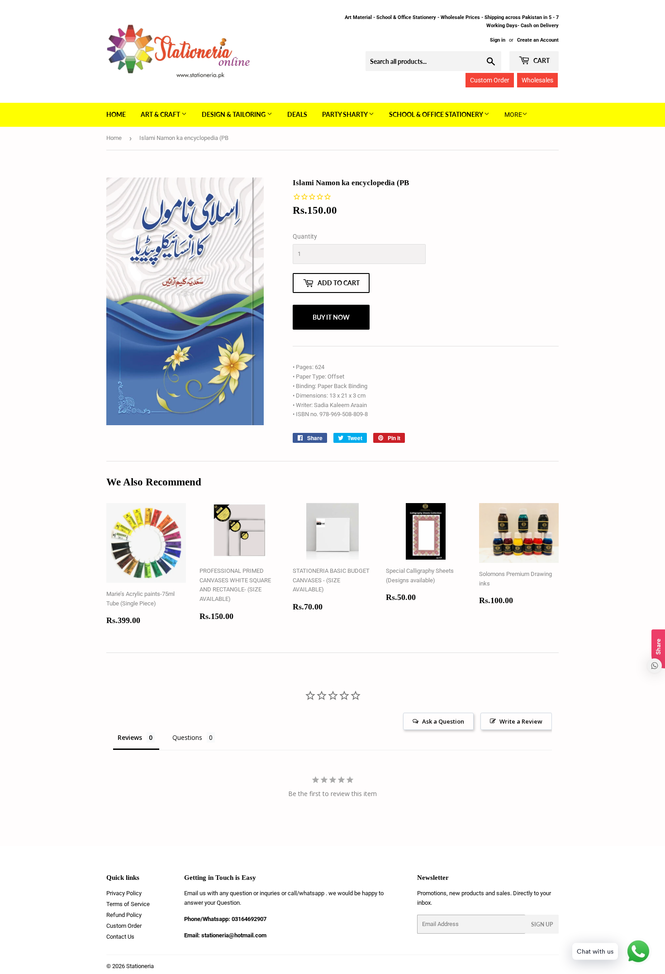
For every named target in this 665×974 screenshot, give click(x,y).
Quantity (305, 236)
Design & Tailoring (234, 114)
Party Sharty (345, 114)
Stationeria (140, 966)
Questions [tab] (187, 737)
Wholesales (537, 80)
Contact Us (120, 936)
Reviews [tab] (130, 737)
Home (116, 114)
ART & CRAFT (161, 114)
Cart (541, 60)
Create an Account (538, 40)
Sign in (497, 40)
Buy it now (331, 317)
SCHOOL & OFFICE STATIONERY (436, 114)
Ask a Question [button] (443, 721)
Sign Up (542, 924)
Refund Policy (124, 915)
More (513, 114)
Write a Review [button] (520, 721)
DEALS (297, 114)
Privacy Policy (124, 893)
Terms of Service (128, 904)
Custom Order (489, 80)
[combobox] (433, 61)
